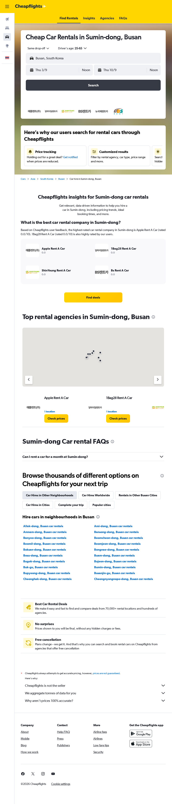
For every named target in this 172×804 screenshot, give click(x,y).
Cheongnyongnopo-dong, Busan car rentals (123, 579)
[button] (7, 6)
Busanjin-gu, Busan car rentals (114, 573)
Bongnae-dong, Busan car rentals (116, 549)
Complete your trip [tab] (71, 505)
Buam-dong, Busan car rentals (114, 555)
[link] (93, 297)
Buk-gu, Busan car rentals (40, 567)
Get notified (70, 157)
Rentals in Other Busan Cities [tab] (138, 495)
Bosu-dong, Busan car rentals (43, 555)
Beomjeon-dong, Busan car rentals (117, 543)
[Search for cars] (7, 37)
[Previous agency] (29, 380)
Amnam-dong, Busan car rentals (44, 532)
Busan (61, 178)
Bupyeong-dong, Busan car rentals (46, 573)
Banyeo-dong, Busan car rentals (44, 537)
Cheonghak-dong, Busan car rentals (47, 579)
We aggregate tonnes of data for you (50, 693)
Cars (23, 178)
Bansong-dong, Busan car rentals (116, 532)
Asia (33, 178)
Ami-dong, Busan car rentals (113, 526)
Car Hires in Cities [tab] (38, 505)
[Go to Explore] (7, 46)
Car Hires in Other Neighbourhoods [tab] (49, 495)
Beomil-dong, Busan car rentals (44, 543)
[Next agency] (158, 380)
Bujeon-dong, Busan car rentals (115, 561)
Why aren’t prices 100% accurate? (49, 701)
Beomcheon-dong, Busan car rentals (118, 537)
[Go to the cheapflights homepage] (30, 6)
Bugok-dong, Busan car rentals (44, 561)
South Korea (46, 178)
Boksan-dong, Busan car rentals (44, 549)
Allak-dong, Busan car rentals (43, 526)
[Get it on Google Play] (140, 733)
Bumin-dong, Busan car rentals (115, 567)
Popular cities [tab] (102, 505)
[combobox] (38, 48)
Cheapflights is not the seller (45, 686)
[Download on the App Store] (140, 743)
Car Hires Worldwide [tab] (96, 495)
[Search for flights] (7, 19)
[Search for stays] (7, 28)
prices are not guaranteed (106, 673)
